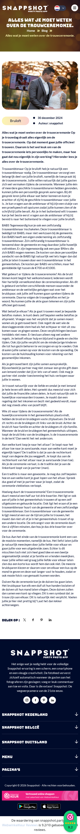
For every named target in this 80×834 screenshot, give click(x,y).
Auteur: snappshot (50, 123)
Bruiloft (15, 121)
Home (31, 30)
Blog (45, 30)
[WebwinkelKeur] (40, 795)
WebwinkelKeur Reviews (20, 825)
